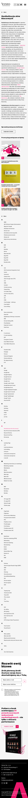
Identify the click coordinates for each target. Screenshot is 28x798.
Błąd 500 (6, 260)
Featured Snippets (8, 356)
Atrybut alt (6, 237)
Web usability (7, 633)
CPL (5, 298)
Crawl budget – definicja (10, 302)
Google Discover (8, 376)
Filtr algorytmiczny (8, 360)
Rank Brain (6, 536)
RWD (5, 557)
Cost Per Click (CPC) (8, 293)
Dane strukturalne (8, 312)
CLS (5, 280)
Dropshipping (7, 323)
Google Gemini (7, 379)
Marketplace (7, 468)
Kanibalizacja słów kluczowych (11, 428)
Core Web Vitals (7, 291)
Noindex (6, 493)
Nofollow (6, 491)
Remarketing (7, 544)
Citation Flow (7, 276)
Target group (7, 590)
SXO (5, 584)
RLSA (5, 547)
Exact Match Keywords (9, 343)
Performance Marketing (9, 515)
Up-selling (6, 609)
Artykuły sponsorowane (9, 235)
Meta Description (8, 472)
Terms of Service (9, 795)
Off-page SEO (7, 498)
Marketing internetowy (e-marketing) (13, 463)
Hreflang (6, 408)
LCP (5, 445)
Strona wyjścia (7, 582)
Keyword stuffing (8, 435)
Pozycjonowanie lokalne (9, 517)
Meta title (6, 476)
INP (5, 422)
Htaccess (6, 410)
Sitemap (6, 572)
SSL (5, 578)
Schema (6, 563)
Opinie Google (7, 503)
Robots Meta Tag (8, 551)
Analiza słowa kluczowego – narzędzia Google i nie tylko (9, 209)
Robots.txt (6, 553)
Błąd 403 (6, 255)
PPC (5, 519)
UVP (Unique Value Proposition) (11, 620)
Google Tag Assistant (9, 394)
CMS (5, 283)
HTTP (5, 414)
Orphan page (7, 505)
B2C (5, 247)
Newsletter (6, 488)
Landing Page (7, 443)
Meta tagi (6, 474)
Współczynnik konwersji (9, 638)
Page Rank (6, 511)
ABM (5, 222)
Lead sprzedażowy (8, 447)
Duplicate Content (8, 325)
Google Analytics (8, 374)
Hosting (6, 406)
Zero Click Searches (8, 651)
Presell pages (7, 524)
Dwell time (6, 327)
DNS (5, 318)
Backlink (6, 249)
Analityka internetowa (9, 228)
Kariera (3, 778)
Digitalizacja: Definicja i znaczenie (12, 316)
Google (5, 370)
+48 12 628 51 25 (8, 775)
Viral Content (7, 625)
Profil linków (7, 526)
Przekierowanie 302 (8, 530)
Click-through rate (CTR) (10, 278)
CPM (5, 300)
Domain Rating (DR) (8, 320)
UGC (5, 607)
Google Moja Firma (8, 387)
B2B (5, 245)
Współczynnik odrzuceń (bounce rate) (13, 640)
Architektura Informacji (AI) (10, 232)
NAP (5, 486)
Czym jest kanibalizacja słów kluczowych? (9, 162)
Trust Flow (6, 601)
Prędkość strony (8, 521)
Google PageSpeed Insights (10, 389)
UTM (5, 617)
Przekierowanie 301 (8, 528)
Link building (7, 449)
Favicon (6, 354)
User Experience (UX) (9, 613)
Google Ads (6, 372)
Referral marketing (8, 542)
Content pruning (8, 287)
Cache (5, 272)
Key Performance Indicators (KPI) (12, 430)
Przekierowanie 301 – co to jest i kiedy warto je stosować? (10, 185)
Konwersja (6, 437)
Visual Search (7, 628)
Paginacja (6, 513)
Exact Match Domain (9, 341)
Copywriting (7, 289)
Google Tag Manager (9, 396)
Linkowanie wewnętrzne (9, 453)
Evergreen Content (8, 339)
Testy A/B (6, 595)
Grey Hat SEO (7, 400)
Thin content (7, 597)
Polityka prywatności (7, 780)
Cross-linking (7, 306)
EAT (5, 337)
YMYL (5, 646)
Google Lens (7, 381)
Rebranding (6, 540)
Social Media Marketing (9, 576)
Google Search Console (9, 391)
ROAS (5, 549)
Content (6, 285)
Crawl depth (7, 304)
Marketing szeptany (8, 465)
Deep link (6, 314)
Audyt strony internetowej (10, 239)
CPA (5, 295)
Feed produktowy (8, 358)
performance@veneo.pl (10, 772)
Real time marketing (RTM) (10, 538)
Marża (5, 470)
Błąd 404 (6, 257)
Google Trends (7, 398)
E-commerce (7, 333)
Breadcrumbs (7, 262)
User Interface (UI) (8, 615)
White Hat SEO (7, 636)
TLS (5, 599)
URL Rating (6, 611)
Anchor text (7, 230)
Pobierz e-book (8, 726)
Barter (5, 251)
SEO (5, 569)
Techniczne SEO (8, 592)
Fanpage (6, 351)
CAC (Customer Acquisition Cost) (12, 270)
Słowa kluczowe (8, 574)
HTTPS (5, 416)
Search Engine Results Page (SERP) (12, 565)
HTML (5, 412)
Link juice (6, 451)
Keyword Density (8, 432)
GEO (5, 368)
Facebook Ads (7, 349)
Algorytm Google (8, 226)
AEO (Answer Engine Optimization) (12, 224)
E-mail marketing (8, 335)
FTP (5, 362)
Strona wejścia (7, 580)
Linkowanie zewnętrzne (9, 455)
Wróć (5, 216)
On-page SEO (7, 501)
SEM (5, 567)
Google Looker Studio (9, 383)
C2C (5, 268)
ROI (5, 555)
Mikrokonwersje (7, 478)
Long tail (6, 458)
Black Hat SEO (7, 253)
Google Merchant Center (10, 385)
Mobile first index (8, 480)
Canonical (6, 274)
